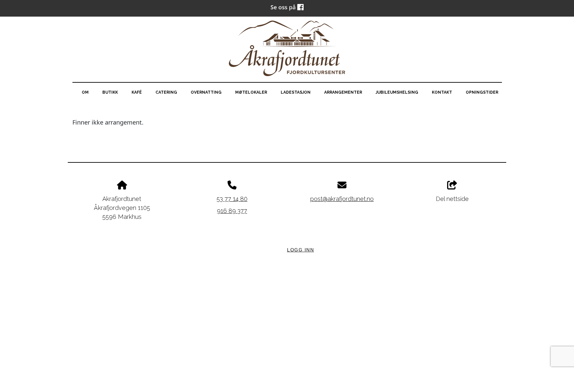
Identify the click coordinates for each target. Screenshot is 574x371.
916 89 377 (232, 210)
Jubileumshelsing (397, 92)
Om (85, 92)
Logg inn (300, 249)
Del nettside (452, 198)
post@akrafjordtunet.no (342, 198)
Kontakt (442, 92)
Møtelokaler (251, 92)
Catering (166, 92)
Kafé (137, 92)
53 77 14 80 (232, 198)
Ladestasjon (296, 92)
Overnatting (206, 92)
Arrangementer (343, 92)
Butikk (110, 92)
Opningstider (482, 92)
